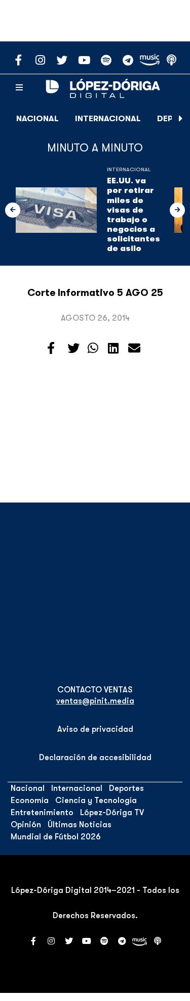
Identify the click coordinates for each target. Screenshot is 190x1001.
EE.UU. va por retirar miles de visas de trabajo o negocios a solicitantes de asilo (133, 214)
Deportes (126, 788)
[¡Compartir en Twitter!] (73, 348)
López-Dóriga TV (112, 812)
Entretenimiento (42, 812)
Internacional (108, 118)
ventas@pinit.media (95, 701)
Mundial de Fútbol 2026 (56, 836)
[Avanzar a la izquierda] (12, 210)
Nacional (37, 118)
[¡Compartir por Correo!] (134, 348)
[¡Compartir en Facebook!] (51, 348)
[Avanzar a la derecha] (181, 118)
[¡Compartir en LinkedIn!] (113, 348)
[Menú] (19, 87)
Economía (30, 800)
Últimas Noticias (79, 824)
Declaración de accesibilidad (95, 757)
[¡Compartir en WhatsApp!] (93, 348)
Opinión (26, 824)
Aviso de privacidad (95, 729)
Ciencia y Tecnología (96, 800)
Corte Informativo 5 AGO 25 (95, 292)
